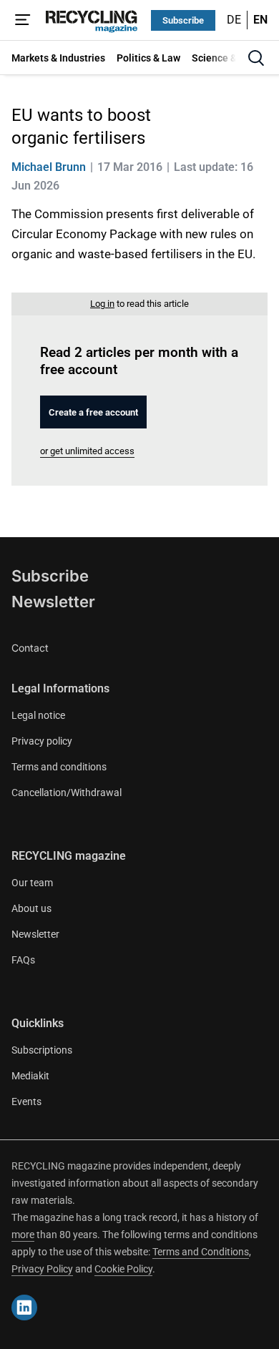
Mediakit (30, 1075)
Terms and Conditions (200, 1251)
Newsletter (53, 601)
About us (31, 908)
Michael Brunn (48, 167)
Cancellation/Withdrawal (66, 792)
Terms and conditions (59, 766)
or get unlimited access (87, 451)
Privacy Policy (42, 1269)
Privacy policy (41, 741)
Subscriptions (41, 1050)
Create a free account (93, 412)
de (234, 19)
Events (26, 1101)
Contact (30, 648)
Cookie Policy (123, 1269)
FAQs (23, 960)
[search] (256, 58)
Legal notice (38, 715)
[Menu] (22, 20)
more (22, 1234)
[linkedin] (24, 1307)
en (260, 19)
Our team (32, 882)
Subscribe (183, 20)
